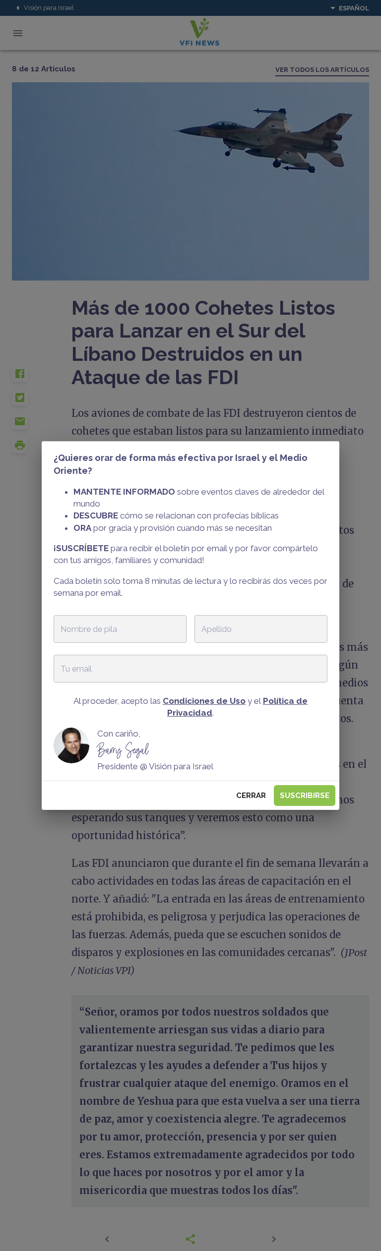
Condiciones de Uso (204, 701)
